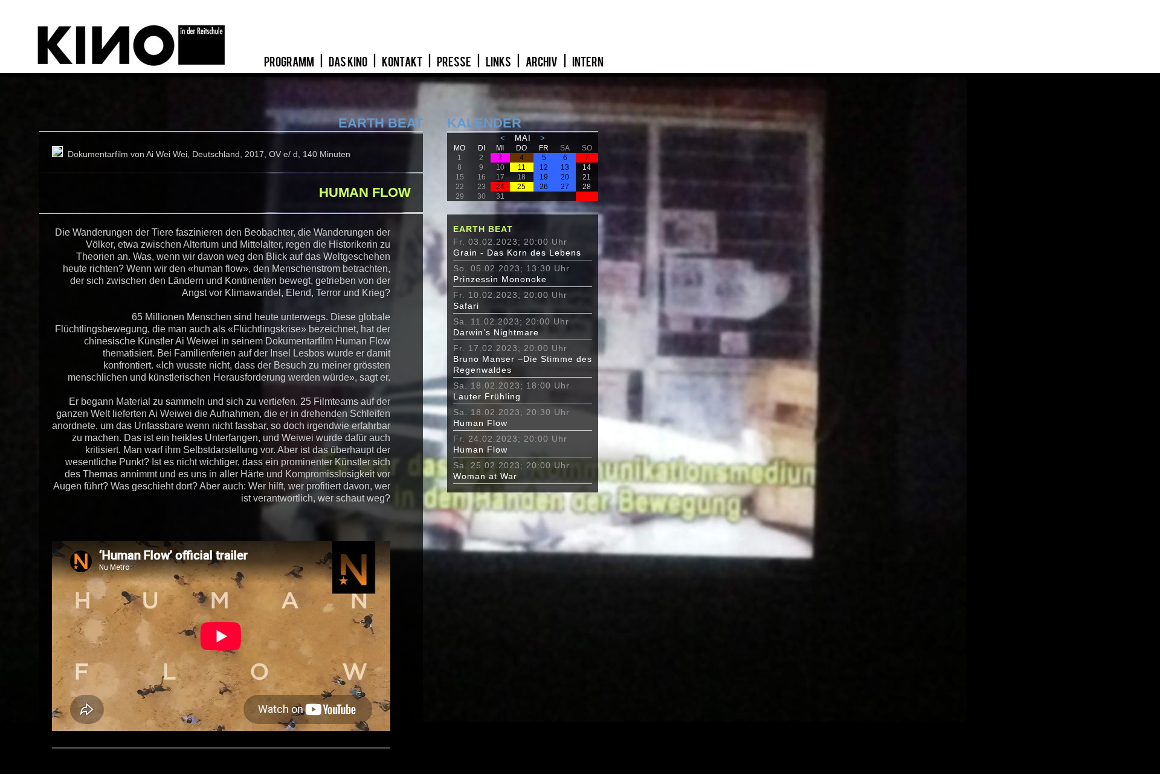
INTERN (588, 62)
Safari (466, 306)
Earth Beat (483, 229)
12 (544, 167)
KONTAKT (402, 62)
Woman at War (485, 476)
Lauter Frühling (487, 396)
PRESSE (454, 62)
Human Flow (480, 423)
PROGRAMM (290, 62)
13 (565, 167)
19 (544, 177)
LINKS (499, 62)
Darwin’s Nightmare (496, 332)
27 (565, 186)
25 (521, 186)
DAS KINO (348, 62)
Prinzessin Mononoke (500, 279)
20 (565, 177)
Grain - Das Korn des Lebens (517, 252)
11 (522, 167)
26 (544, 186)
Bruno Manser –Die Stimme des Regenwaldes (522, 364)
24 (500, 186)
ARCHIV (542, 62)
